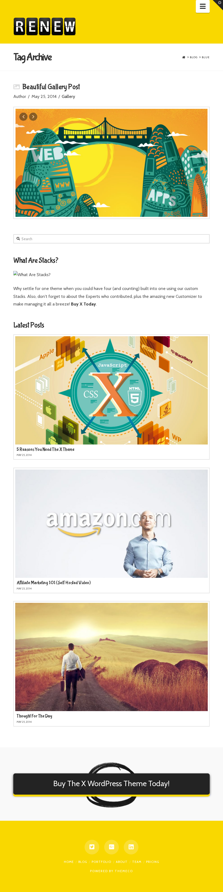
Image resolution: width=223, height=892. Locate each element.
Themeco (124, 871)
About (122, 862)
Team (136, 862)
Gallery (68, 96)
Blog (82, 862)
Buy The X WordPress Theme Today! (111, 783)
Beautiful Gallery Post (51, 87)
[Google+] (111, 847)
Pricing (152, 862)
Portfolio (101, 862)
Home (69, 862)
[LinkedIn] (131, 847)
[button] (203, 6)
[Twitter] (92, 847)
